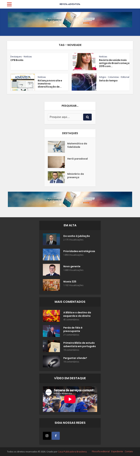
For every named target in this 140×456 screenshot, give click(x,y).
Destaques (16, 56)
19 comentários (71, 349)
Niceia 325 (69, 281)
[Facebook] (56, 436)
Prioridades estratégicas (79, 251)
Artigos (102, 77)
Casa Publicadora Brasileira (72, 451)
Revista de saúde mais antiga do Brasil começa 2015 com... (114, 63)
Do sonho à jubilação (76, 236)
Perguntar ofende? (75, 358)
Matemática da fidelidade (77, 145)
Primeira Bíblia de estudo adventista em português (79, 344)
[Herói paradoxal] (57, 162)
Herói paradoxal (77, 158)
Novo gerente (71, 266)
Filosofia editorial (101, 451)
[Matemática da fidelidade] (57, 147)
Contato (129, 451)
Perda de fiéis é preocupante (72, 329)
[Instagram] (47, 436)
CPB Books (16, 60)
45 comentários (71, 319)
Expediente (117, 451)
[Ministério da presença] (57, 177)
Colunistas (113, 77)
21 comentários (71, 334)
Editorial (125, 77)
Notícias (28, 56)
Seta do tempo (108, 80)
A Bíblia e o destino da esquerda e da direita (77, 314)
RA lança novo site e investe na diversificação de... (50, 83)
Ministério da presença (75, 175)
